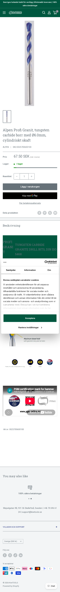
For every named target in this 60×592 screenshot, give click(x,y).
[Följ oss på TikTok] (15, 555)
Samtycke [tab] (11, 270)
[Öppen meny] (4, 13)
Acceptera (30, 318)
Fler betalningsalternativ (30, 203)
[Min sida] (49, 12)
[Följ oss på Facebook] (5, 555)
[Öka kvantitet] (31, 176)
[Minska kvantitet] (17, 176)
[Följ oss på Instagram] (10, 555)
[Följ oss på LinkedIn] (21, 555)
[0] (55, 12)
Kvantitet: (7, 176)
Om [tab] (49, 270)
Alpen (6, 147)
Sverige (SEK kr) (10, 541)
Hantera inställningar (28, 327)
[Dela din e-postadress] (55, 213)
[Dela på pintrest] (45, 213)
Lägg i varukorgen (30, 186)
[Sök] (43, 12)
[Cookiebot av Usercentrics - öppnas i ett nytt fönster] (44, 262)
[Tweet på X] (50, 213)
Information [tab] (30, 270)
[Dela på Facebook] (39, 213)
